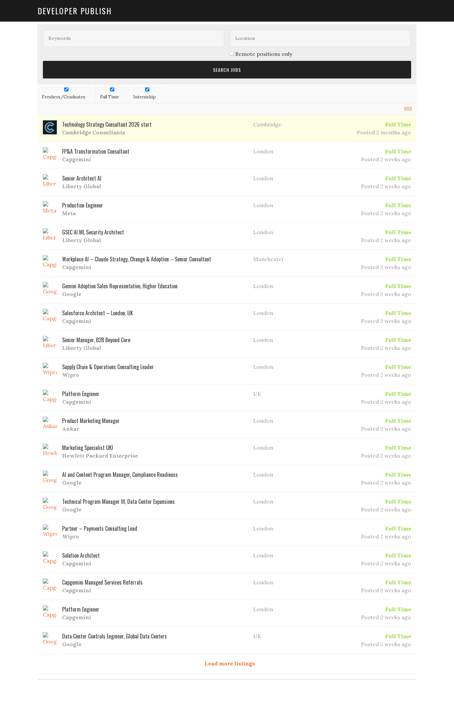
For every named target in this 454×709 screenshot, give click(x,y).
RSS (408, 109)
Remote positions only (263, 54)
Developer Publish (75, 11)
